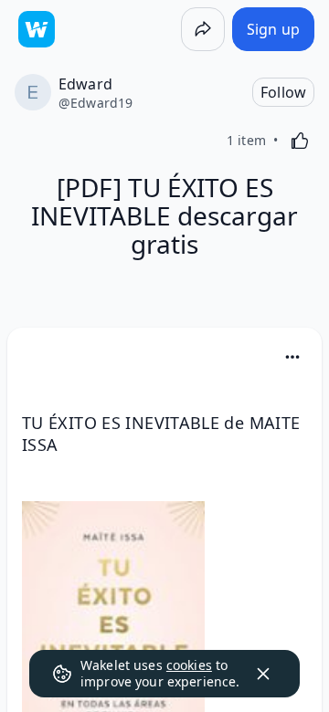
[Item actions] (292, 357)
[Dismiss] (263, 673)
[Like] (299, 140)
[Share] (203, 29)
